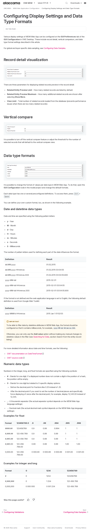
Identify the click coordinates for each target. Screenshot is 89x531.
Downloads (75, 3)
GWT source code (15, 358)
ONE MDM (7, 8)
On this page (11, 29)
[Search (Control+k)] (66, 3)
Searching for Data (41, 337)
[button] (44, 73)
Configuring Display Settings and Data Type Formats (60, 8)
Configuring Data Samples (54, 48)
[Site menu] (85, 3)
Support (27, 528)
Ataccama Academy (54, 528)
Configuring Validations (14, 512)
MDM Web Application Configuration (26, 8)
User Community (39, 528)
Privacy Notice (81, 528)
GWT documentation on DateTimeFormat (24, 353)
